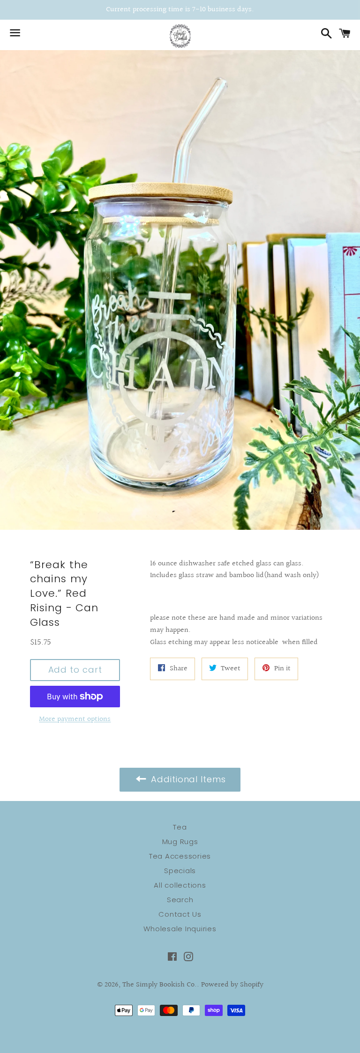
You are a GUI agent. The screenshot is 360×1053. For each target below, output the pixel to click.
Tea (180, 827)
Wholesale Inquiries (179, 929)
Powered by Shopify (232, 985)
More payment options (75, 719)
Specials (180, 870)
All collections (180, 885)
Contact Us (180, 914)
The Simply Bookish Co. (159, 985)
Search (180, 900)
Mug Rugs (180, 841)
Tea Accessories (180, 856)
